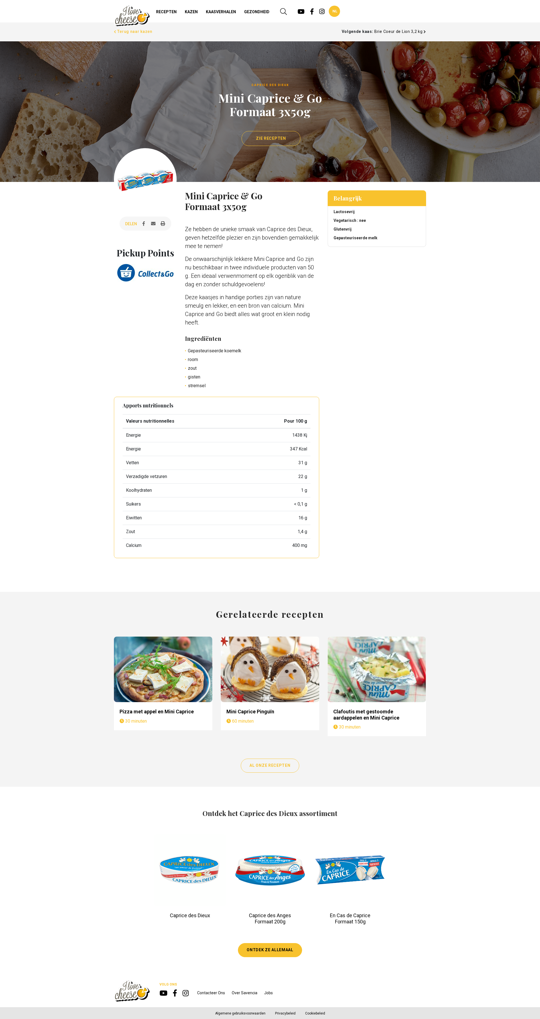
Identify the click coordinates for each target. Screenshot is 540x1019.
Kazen (191, 12)
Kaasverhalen (221, 12)
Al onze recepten (269, 765)
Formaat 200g (270, 922)
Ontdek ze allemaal (270, 950)
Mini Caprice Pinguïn (250, 711)
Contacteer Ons (211, 993)
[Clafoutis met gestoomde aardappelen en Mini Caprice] (377, 669)
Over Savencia (244, 993)
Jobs (268, 993)
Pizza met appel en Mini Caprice (157, 711)
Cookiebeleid (315, 1013)
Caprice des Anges (270, 915)
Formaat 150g (350, 922)
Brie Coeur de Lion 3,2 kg (399, 31)
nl (334, 11)
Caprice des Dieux (190, 915)
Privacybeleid (285, 1013)
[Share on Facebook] (144, 223)
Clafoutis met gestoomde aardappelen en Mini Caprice (366, 715)
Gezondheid (256, 12)
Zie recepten (271, 138)
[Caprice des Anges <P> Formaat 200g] (270, 870)
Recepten (166, 12)
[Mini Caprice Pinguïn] (270, 669)
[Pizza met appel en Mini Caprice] (163, 669)
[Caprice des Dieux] (190, 870)
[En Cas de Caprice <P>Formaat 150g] (350, 870)
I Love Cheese (132, 16)
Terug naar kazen (134, 31)
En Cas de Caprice (350, 915)
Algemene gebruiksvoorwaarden (240, 1013)
